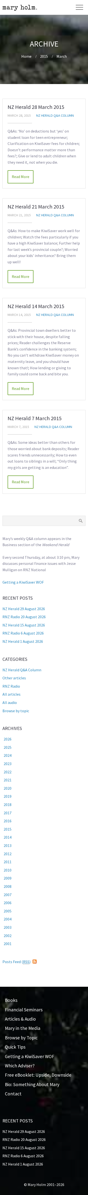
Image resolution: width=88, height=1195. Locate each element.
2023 (7, 763)
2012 (7, 853)
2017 (7, 812)
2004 (7, 919)
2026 (7, 739)
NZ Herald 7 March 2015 (35, 418)
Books (11, 1000)
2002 (7, 935)
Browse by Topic (21, 1038)
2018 (7, 804)
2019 (7, 796)
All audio (9, 702)
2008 (7, 886)
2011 (7, 861)
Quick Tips (15, 1047)
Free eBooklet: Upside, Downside (38, 1075)
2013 (7, 845)
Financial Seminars (24, 1010)
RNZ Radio (11, 686)
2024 (7, 755)
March (61, 56)
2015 (44, 56)
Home (26, 56)
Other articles (14, 677)
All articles (11, 694)
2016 (7, 820)
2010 (7, 870)
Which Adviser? (20, 1066)
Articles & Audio (20, 1019)
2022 (7, 771)
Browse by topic (15, 710)
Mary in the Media (22, 1028)
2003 (7, 927)
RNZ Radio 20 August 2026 (24, 616)
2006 (7, 902)
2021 (7, 780)
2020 (7, 788)
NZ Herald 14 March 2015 (36, 306)
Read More (20, 176)
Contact (13, 1094)
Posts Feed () (16, 961)
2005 (7, 911)
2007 (7, 894)
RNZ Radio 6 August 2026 (23, 633)
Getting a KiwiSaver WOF (23, 582)
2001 (7, 943)
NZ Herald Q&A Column (55, 115)
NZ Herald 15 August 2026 (23, 625)
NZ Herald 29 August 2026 (23, 608)
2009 (7, 878)
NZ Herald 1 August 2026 (22, 641)
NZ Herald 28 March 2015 (36, 107)
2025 (7, 747)
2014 (7, 837)
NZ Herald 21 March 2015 (36, 206)
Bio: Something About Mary (32, 1084)
